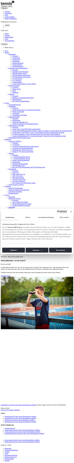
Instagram (20, 416)
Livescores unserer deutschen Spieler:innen (25, 146)
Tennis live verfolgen (14, 141)
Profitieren (8, 186)
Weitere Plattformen (11, 18)
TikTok (20, 420)
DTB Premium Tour (18, 165)
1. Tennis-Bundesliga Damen (21, 158)
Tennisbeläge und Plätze (19, 115)
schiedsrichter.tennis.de (24, 433)
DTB (6, 15)
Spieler (7, 34)
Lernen (7, 103)
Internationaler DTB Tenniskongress (19, 138)
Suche (7, 25)
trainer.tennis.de (22, 430)
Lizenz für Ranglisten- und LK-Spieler (24, 84)
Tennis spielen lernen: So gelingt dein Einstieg (26, 110)
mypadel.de (8, 13)
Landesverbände (10, 17)
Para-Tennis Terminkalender (20, 101)
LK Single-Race (17, 78)
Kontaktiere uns (18, 405)
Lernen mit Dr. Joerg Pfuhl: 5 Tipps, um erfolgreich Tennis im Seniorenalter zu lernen (38, 132)
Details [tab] (27, 217)
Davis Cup (15, 172)
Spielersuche (16, 58)
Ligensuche (15, 61)
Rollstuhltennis (16, 99)
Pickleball (15, 92)
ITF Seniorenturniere (18, 181)
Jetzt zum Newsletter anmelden (10, 410)
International (12, 169)
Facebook (20, 418)
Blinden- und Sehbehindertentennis (23, 98)
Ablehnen (13, 250)
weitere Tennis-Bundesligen (20, 160)
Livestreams (16, 144)
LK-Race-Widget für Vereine (21, 205)
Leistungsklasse (17, 82)
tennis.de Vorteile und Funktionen (18, 190)
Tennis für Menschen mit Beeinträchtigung (25, 124)
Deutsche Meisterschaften (20, 164)
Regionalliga (16, 162)
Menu (10, 6)
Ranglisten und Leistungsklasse (18, 68)
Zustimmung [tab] (9, 217)
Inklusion (11, 94)
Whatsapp (20, 422)
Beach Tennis (16, 89)
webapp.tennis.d (10, 428)
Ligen (6, 39)
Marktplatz (11, 207)
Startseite (3, 276)
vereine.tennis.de (22, 432)
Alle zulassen (60, 250)
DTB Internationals (18, 178)
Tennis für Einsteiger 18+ (20, 122)
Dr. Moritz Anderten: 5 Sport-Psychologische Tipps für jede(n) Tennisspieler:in (36, 134)
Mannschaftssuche (18, 63)
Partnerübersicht (13, 193)
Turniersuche (16, 59)
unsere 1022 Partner (15, 227)
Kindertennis (16, 120)
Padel (14, 91)
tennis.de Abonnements (15, 188)
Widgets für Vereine (14, 198)
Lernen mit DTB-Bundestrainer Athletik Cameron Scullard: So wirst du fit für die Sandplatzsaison (42, 131)
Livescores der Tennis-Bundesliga (22, 148)
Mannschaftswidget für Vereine (21, 204)
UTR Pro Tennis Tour (19, 179)
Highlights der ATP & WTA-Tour (22, 150)
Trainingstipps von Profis (16, 125)
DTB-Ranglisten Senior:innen (21, 77)
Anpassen (36, 250)
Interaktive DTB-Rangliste (20, 72)
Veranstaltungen (9, 41)
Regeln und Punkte (18, 111)
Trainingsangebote (14, 117)
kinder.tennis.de (22, 442)
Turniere (7, 35)
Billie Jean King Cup (18, 174)
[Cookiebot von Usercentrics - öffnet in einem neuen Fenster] (58, 211)
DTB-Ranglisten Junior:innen (21, 75)
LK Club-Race (16, 80)
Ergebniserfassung (18, 66)
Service (7, 195)
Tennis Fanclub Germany (16, 184)
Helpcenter (11, 197)
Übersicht (15, 56)
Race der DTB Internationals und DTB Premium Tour (28, 167)
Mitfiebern (8, 139)
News (6, 51)
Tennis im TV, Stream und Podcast (22, 151)
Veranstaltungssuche (14, 105)
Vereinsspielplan (17, 65)
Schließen (4, 8)
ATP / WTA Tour (17, 176)
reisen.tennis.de (22, 440)
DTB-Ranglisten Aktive (19, 73)
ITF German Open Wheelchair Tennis (23, 183)
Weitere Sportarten (14, 85)
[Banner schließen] (71, 211)
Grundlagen (12, 106)
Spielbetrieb (12, 54)
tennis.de (7, 11)
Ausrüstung (15, 113)
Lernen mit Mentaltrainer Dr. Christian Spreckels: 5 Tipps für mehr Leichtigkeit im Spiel (39, 136)
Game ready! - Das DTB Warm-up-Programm (26, 129)
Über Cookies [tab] (64, 217)
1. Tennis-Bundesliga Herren (21, 157)
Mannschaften (9, 37)
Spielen (7, 52)
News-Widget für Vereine (20, 202)
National (11, 153)
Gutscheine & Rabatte (15, 191)
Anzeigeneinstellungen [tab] (46, 217)
